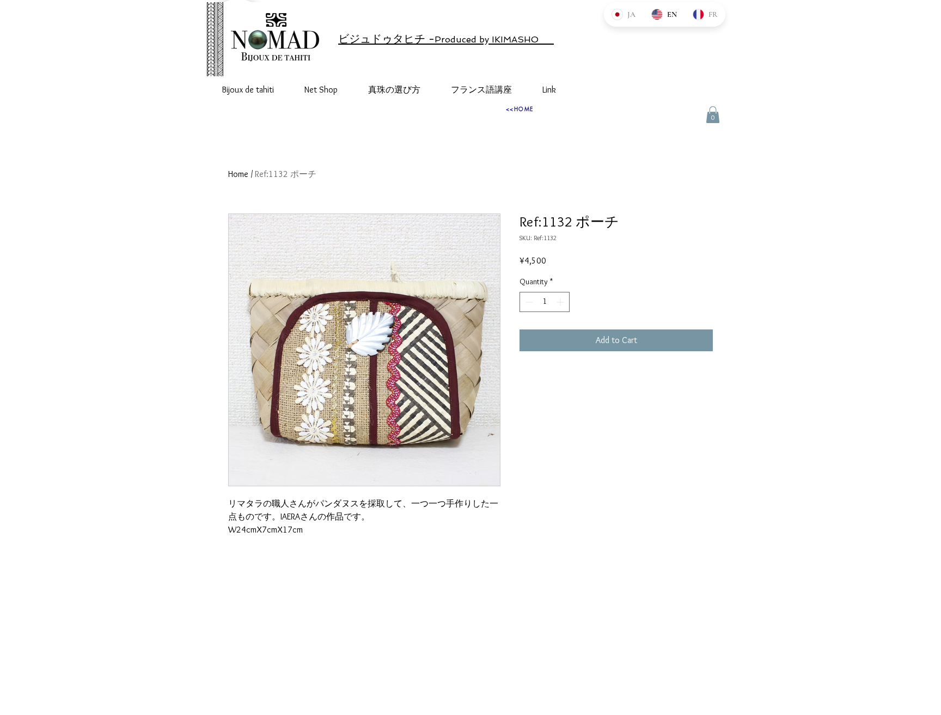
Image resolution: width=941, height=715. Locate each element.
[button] (713, 114)
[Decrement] (528, 301)
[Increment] (561, 301)
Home (238, 174)
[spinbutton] (544, 301)
